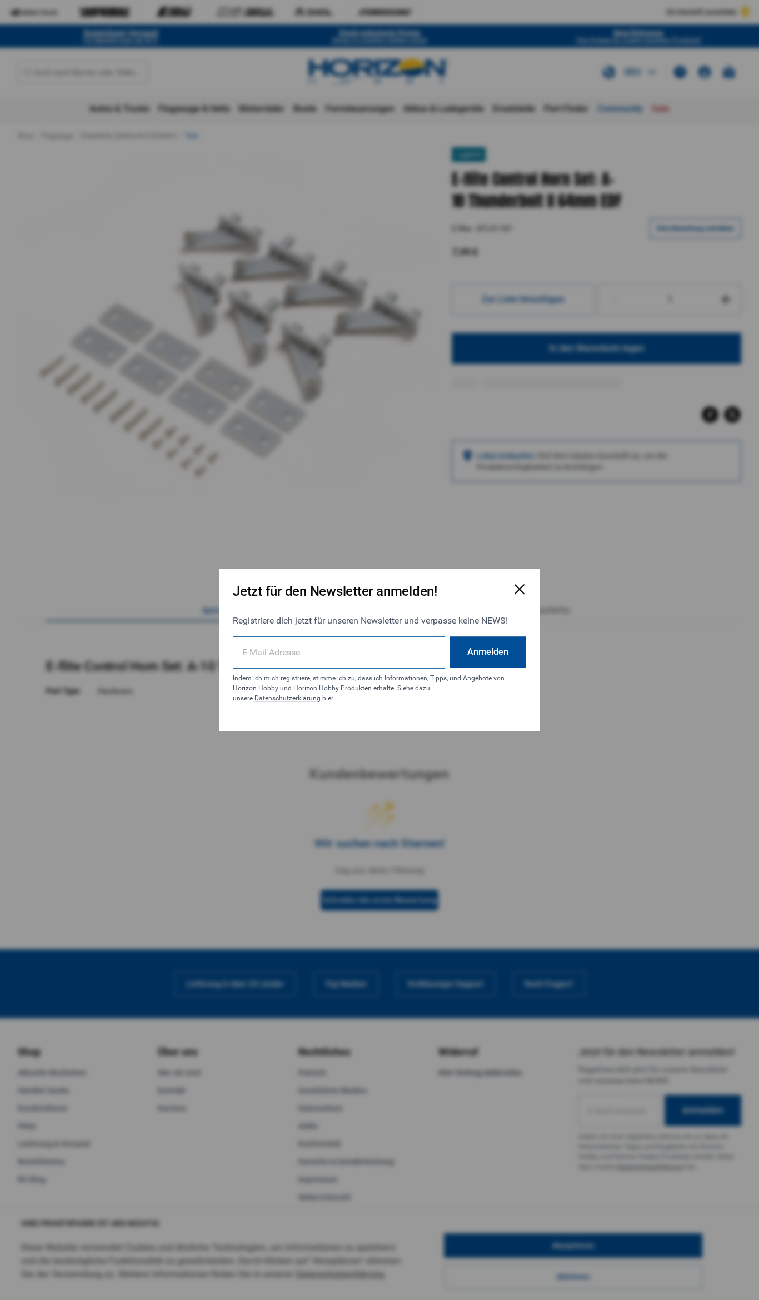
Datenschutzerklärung (287, 698)
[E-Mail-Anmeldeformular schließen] (519, 589)
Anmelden (487, 651)
